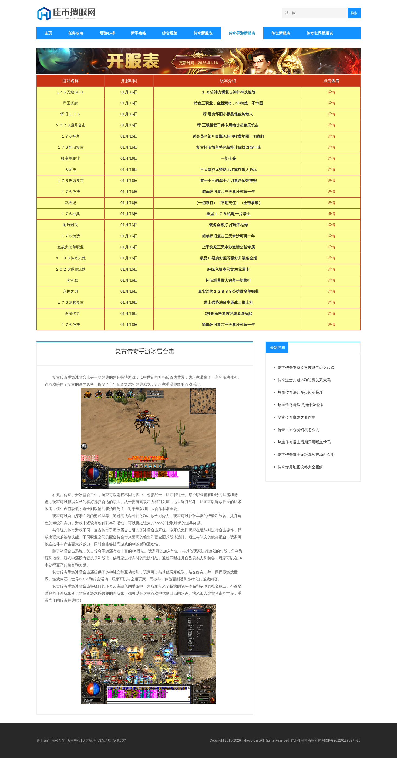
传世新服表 (280, 33)
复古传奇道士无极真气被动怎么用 (306, 454)
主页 (48, 33)
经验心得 (107, 33)
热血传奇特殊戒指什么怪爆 (300, 405)
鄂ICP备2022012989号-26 (341, 740)
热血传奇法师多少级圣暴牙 (300, 392)
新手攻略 (138, 33)
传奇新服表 (203, 33)
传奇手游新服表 (242, 33)
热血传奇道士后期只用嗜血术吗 (304, 442)
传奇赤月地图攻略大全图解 (300, 467)
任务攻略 (75, 33)
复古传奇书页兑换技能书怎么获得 (306, 367)
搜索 (354, 13)
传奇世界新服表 (320, 33)
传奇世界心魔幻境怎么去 (298, 430)
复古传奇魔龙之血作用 (296, 417)
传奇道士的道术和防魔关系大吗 (304, 380)
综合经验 (169, 33)
